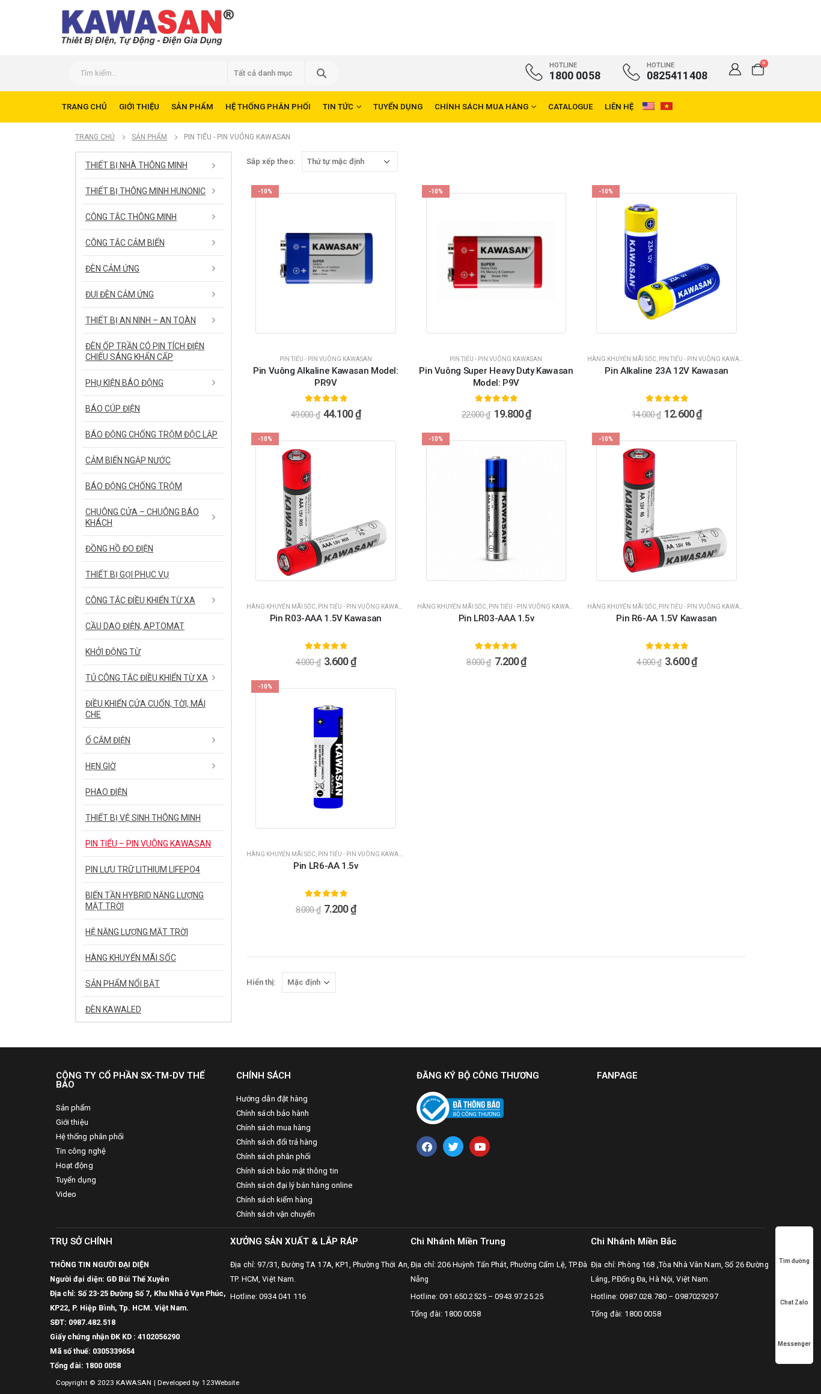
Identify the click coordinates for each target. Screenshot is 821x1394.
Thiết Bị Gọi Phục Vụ (127, 574)
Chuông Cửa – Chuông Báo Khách (142, 517)
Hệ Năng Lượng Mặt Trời (136, 932)
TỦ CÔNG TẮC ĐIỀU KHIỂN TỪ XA (146, 678)
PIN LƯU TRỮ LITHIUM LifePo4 (142, 869)
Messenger (794, 1344)
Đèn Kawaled (113, 1009)
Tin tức (338, 106)
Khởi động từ (113, 652)
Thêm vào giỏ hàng (333, 333)
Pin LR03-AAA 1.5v (496, 618)
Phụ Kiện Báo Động (124, 383)
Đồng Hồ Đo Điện (119, 548)
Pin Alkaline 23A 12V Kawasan (666, 370)
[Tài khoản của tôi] (735, 69)
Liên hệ (619, 106)
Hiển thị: (261, 982)
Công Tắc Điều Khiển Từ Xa (140, 600)
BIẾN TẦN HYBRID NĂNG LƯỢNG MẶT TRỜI (144, 900)
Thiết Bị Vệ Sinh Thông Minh (143, 818)
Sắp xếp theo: (271, 161)
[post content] (325, 263)
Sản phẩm (192, 106)
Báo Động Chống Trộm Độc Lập (151, 434)
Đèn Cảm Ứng (112, 268)
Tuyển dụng (398, 106)
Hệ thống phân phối (268, 106)
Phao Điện (106, 792)
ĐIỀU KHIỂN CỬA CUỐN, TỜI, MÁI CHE (145, 709)
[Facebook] (427, 1146)
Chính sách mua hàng (481, 106)
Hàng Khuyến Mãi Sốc (621, 359)
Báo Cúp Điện (112, 408)
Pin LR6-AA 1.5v (325, 865)
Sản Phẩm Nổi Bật (122, 983)
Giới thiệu (139, 106)
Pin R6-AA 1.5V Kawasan (666, 618)
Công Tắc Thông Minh (131, 217)
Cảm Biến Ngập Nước (128, 460)
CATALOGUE (570, 106)
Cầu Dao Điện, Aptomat (135, 626)
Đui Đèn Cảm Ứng (119, 294)
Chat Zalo (794, 1302)
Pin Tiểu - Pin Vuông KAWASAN (325, 359)
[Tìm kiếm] (321, 73)
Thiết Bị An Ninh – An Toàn (140, 320)
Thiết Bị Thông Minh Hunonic (145, 191)
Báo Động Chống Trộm (133, 486)
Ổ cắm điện (107, 740)
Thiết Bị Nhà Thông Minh (136, 165)
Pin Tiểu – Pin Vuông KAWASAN (148, 843)
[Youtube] (479, 1146)
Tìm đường (794, 1261)
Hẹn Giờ (100, 766)
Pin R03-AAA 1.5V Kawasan (326, 618)
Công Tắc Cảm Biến (125, 243)
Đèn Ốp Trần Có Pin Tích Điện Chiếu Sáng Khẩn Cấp (144, 351)
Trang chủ (84, 106)
